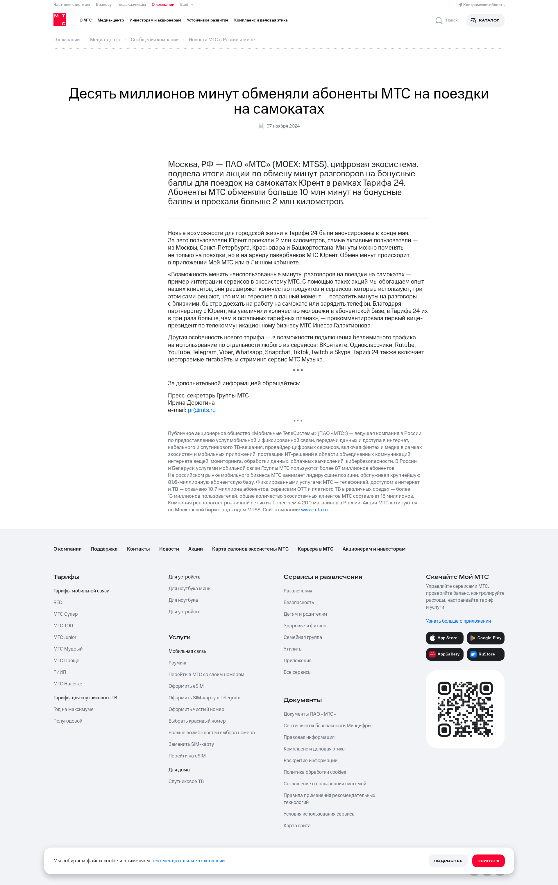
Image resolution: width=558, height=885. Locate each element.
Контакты (138, 549)
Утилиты (293, 649)
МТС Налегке (67, 683)
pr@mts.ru (202, 410)
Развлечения (298, 590)
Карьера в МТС (315, 549)
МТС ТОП (63, 625)
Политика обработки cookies (315, 772)
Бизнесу (104, 5)
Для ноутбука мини (189, 588)
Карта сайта (297, 825)
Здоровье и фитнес (305, 625)
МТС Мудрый (68, 649)
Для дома (179, 769)
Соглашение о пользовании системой (325, 783)
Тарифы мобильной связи (81, 590)
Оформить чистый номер (196, 709)
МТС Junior (64, 637)
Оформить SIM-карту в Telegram (204, 697)
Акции (195, 549)
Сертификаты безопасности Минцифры (327, 725)
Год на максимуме (73, 709)
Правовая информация (309, 737)
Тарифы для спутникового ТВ (85, 697)
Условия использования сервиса (319, 814)
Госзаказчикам (131, 5)
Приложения (297, 660)
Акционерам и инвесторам (374, 549)
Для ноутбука (183, 600)
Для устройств (185, 577)
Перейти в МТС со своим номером (206, 674)
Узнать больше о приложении (458, 621)
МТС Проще (66, 660)
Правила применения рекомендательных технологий (329, 799)
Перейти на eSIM (187, 756)
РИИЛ (59, 672)
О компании (163, 5)
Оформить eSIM (186, 686)
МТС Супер (65, 614)
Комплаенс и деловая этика (314, 749)
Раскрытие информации (310, 760)
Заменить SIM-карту (191, 744)
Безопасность (299, 602)
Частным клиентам (71, 5)
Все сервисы (298, 672)
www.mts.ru (314, 509)
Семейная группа (303, 637)
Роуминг (178, 663)
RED (57, 602)
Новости (169, 549)
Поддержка (104, 549)
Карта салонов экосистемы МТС (250, 549)
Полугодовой (67, 721)
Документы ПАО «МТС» (310, 714)
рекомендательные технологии (188, 860)
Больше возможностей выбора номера (212, 732)
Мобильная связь (187, 651)
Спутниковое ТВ (186, 781)
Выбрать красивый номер (197, 721)
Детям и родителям (305, 614)
